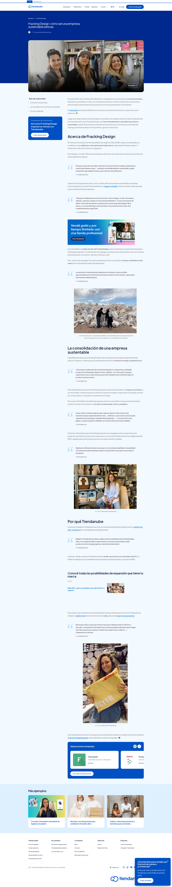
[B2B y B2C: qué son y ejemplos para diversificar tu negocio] (115, 589)
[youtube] (131, 867)
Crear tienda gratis (135, 7)
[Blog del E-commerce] (41, 7)
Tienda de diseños (33, 851)
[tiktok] (127, 867)
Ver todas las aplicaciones (82, 774)
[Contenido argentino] (29, 32)
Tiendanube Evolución (35, 858)
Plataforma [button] (77, 7)
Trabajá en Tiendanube (127, 848)
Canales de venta (33, 848)
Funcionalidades (33, 844)
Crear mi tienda (145, 880)
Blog (75, 844)
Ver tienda (131, 85)
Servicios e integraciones (59, 844)
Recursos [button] (94, 7)
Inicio (29, 1)
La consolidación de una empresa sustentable (45, 107)
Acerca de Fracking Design (38, 103)
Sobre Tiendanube (126, 844)
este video (74, 110)
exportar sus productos (125, 616)
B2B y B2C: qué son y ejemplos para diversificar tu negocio (86, 589)
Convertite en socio (57, 851)
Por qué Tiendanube (36, 111)
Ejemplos (31, 18)
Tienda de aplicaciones (35, 855)
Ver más (90, 763)
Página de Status (103, 848)
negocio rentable (110, 186)
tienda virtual (80, 616)
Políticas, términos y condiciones (55, 867)
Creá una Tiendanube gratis (78, 738)
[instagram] (124, 867)
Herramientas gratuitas (81, 855)
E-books (77, 848)
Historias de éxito (79, 851)
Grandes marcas (37, 1)
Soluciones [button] (66, 7)
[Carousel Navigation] (137, 746)
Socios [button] (103, 7)
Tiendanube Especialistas (59, 848)
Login (122, 7)
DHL (106, 616)
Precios (87, 7)
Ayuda (99, 844)
